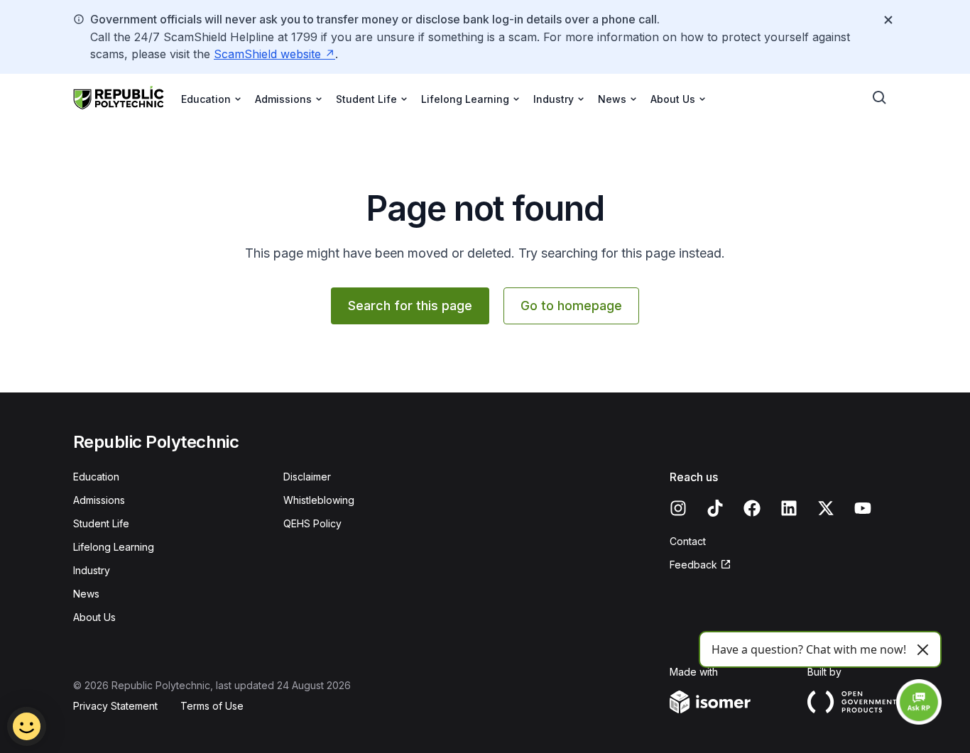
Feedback (693, 565)
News (86, 594)
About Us (94, 617)
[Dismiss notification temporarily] (888, 20)
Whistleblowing (318, 500)
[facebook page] (752, 508)
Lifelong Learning (113, 547)
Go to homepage (571, 305)
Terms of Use (212, 706)
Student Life (101, 523)
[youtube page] (862, 508)
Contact (688, 541)
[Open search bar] (880, 98)
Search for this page (410, 305)
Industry (91, 570)
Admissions (99, 500)
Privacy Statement (115, 706)
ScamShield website (267, 54)
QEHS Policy (312, 523)
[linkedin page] (788, 508)
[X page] (825, 508)
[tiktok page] (715, 508)
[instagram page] (678, 508)
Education (96, 477)
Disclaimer (307, 477)
